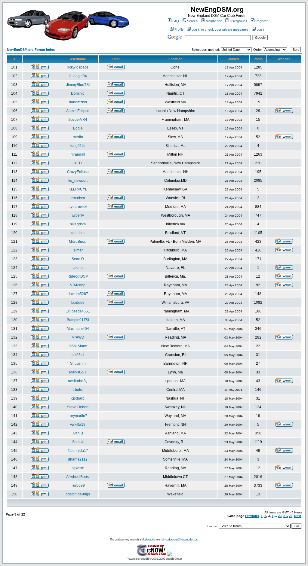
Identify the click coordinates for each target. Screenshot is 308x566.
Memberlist (214, 21)
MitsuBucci (78, 241)
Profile (178, 29)
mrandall (78, 154)
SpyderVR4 (77, 119)
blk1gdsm (78, 224)
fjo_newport (78, 180)
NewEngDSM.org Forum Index (31, 49)
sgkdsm (78, 468)
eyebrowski (78, 207)
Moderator (147, 539)
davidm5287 (78, 294)
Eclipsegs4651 (78, 311)
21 (285, 516)
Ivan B (78, 433)
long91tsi (77, 146)
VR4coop (77, 285)
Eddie (78, 128)
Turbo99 (78, 485)
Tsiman (78, 250)
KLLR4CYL (78, 189)
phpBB (145, 558)
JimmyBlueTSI (78, 85)
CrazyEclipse (78, 172)
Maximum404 (78, 329)
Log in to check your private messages (220, 29)
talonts (77, 268)
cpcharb (78, 398)
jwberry (78, 215)
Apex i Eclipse (77, 111)
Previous (252, 516)
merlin (78, 137)
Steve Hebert (77, 407)
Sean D (78, 259)
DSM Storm (78, 346)
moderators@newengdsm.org (181, 539)
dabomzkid (78, 102)
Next (297, 516)
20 (280, 516)
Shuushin (78, 363)
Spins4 (78, 442)
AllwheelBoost (78, 477)
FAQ (175, 21)
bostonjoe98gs (78, 494)
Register (261, 21)
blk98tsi (78, 355)
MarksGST (77, 372)
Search (192, 21)
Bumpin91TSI (78, 320)
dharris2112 (78, 459)
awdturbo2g (78, 381)
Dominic (78, 93)
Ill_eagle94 (78, 76)
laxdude (78, 302)
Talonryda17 (78, 451)
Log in (261, 29)
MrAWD (78, 337)
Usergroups (238, 21)
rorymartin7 (78, 416)
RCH (78, 163)
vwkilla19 (77, 424)
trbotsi (78, 390)
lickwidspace (77, 67)
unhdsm (78, 233)
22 (290, 516)
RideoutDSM (77, 276)
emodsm (78, 198)
